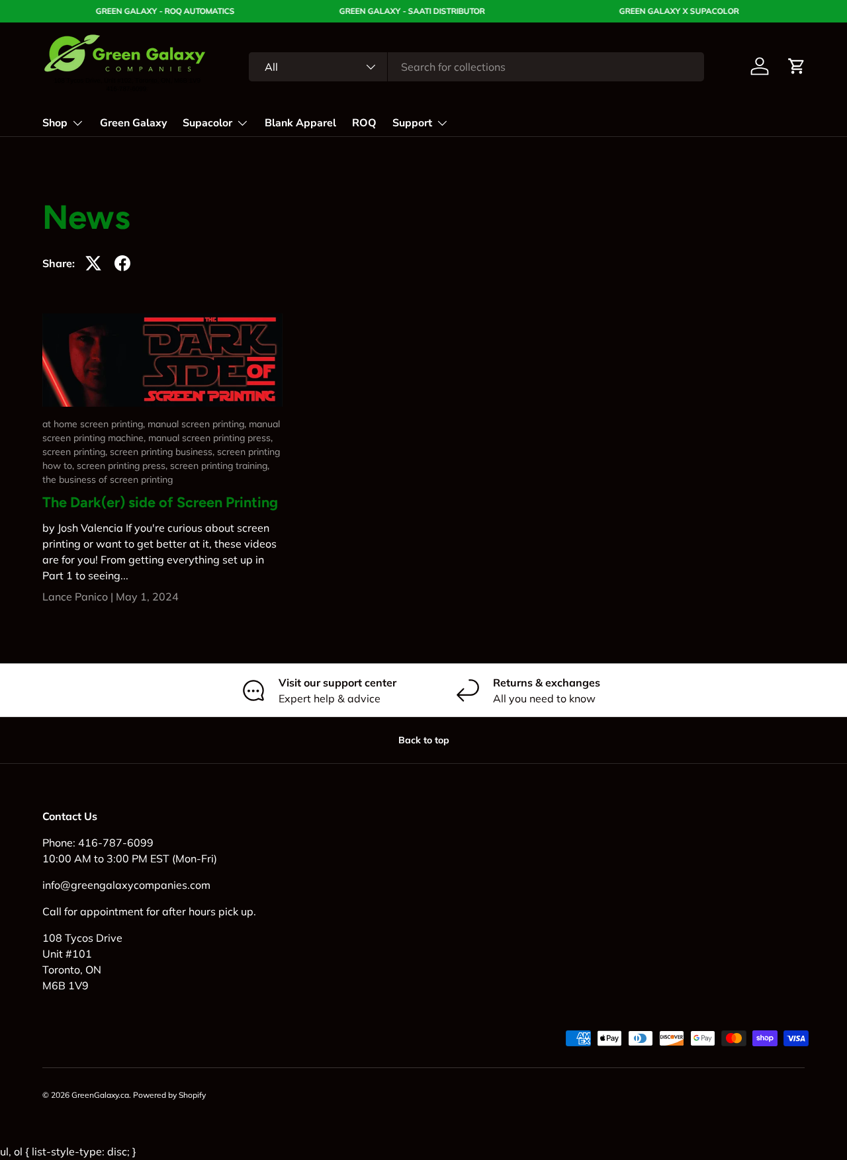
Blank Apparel (300, 123)
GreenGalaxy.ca (100, 1095)
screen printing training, (219, 466)
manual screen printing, (198, 424)
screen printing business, (163, 452)
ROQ (364, 123)
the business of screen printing (107, 479)
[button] (796, 66)
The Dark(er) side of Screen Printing (160, 502)
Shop (54, 123)
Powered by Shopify (169, 1095)
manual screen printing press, (210, 438)
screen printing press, (123, 466)
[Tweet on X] (93, 263)
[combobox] (476, 66)
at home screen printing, (95, 424)
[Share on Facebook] (122, 263)
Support (412, 123)
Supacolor (207, 123)
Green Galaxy (133, 123)
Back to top (423, 740)
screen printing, (76, 452)
